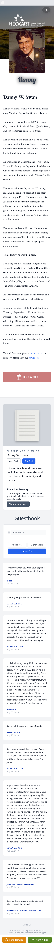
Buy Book (29, 461)
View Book (13, 461)
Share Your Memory (18, 504)
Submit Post (27, 551)
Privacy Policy (19, 933)
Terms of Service (34, 933)
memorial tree (37, 353)
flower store (34, 357)
